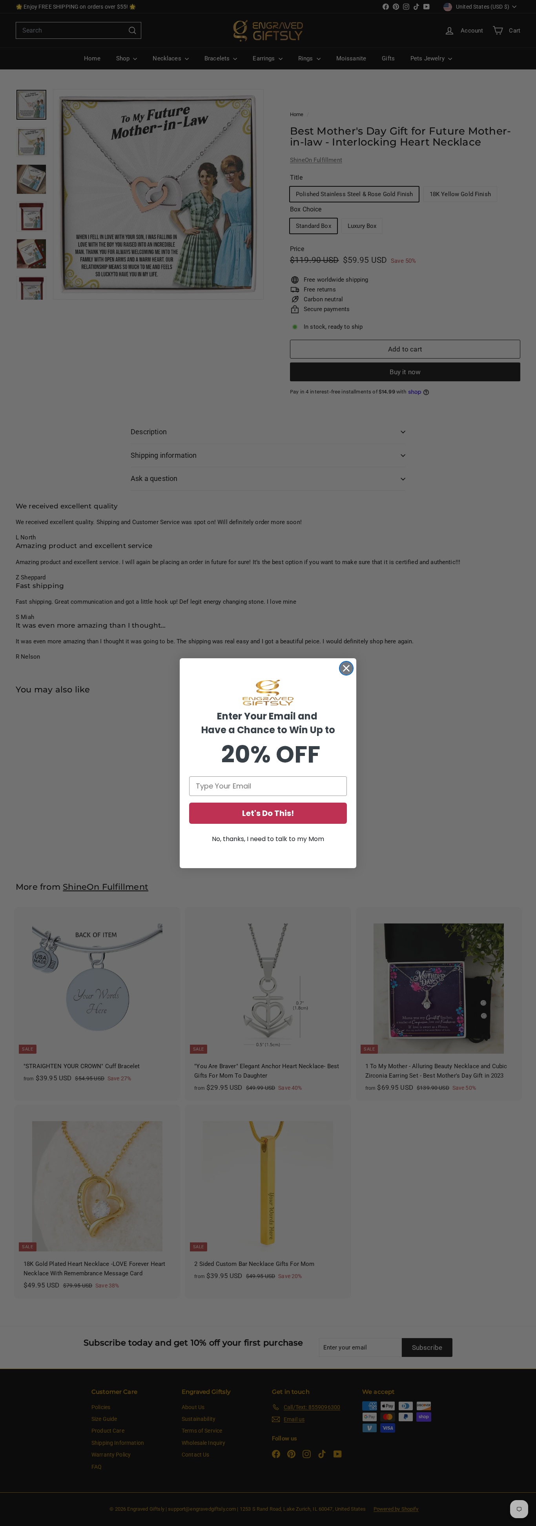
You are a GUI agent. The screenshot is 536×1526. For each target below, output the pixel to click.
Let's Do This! (268, 813)
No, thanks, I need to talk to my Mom (268, 838)
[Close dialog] (346, 668)
